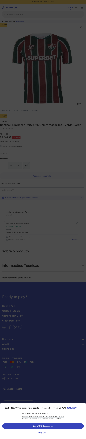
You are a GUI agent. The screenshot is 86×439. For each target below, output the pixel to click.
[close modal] (82, 406)
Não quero (42, 433)
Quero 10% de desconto (42, 426)
